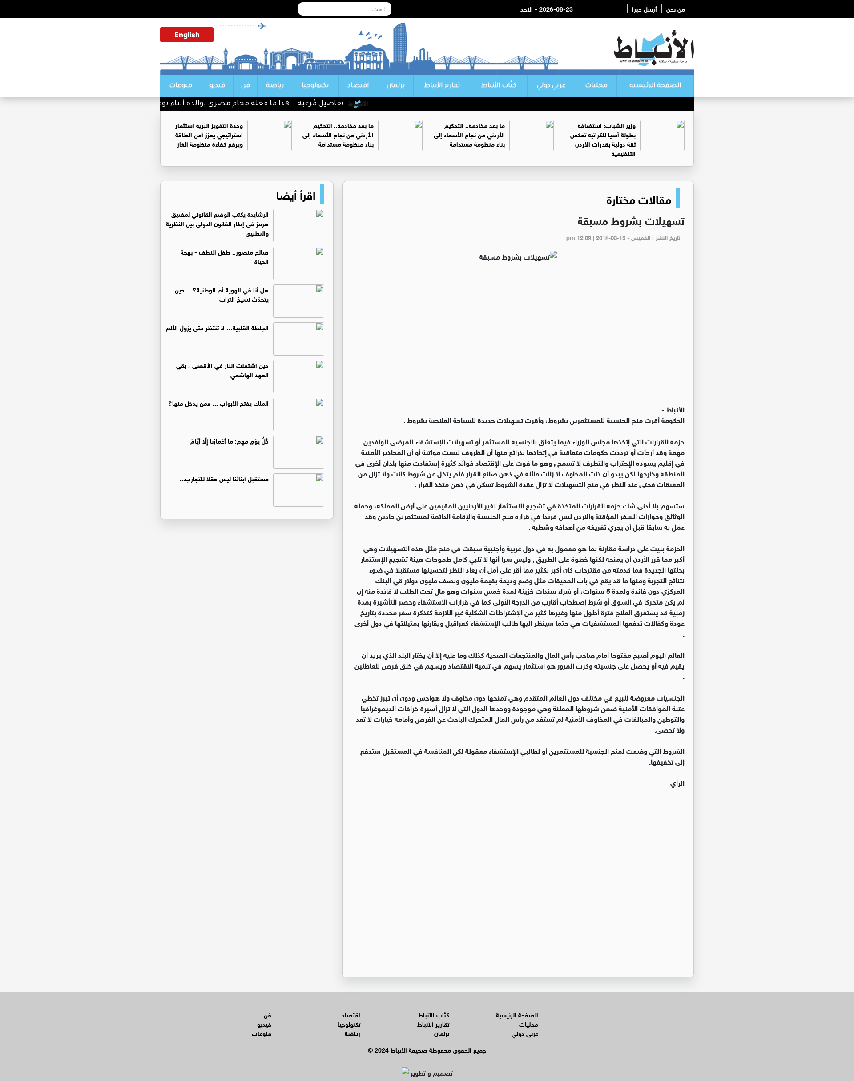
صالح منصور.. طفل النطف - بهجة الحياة (225, 256)
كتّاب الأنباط (498, 86)
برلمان (396, 86)
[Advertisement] (518, 337)
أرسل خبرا (644, 8)
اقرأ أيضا (295, 194)
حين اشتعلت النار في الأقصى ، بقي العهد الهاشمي (222, 369)
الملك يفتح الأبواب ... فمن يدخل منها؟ (218, 402)
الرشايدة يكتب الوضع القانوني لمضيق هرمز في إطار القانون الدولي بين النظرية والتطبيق (217, 223)
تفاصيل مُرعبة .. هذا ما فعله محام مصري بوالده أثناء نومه (270, 104)
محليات (596, 86)
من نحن (675, 8)
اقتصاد (358, 86)
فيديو (217, 86)
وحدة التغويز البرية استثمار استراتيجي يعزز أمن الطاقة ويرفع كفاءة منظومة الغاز (209, 134)
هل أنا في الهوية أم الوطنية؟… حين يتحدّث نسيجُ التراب (222, 294)
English (187, 34)
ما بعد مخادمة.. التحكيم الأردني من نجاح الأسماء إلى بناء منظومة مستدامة (469, 134)
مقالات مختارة (639, 198)
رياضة (275, 86)
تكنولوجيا (315, 86)
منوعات (180, 86)
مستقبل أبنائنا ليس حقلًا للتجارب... (224, 478)
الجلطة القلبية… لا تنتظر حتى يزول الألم (217, 326)
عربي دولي (551, 86)
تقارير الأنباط (442, 86)
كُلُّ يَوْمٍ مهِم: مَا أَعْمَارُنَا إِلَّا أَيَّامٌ (229, 440)
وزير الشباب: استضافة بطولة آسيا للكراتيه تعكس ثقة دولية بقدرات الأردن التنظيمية (603, 138)
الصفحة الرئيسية (655, 86)
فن (245, 86)
